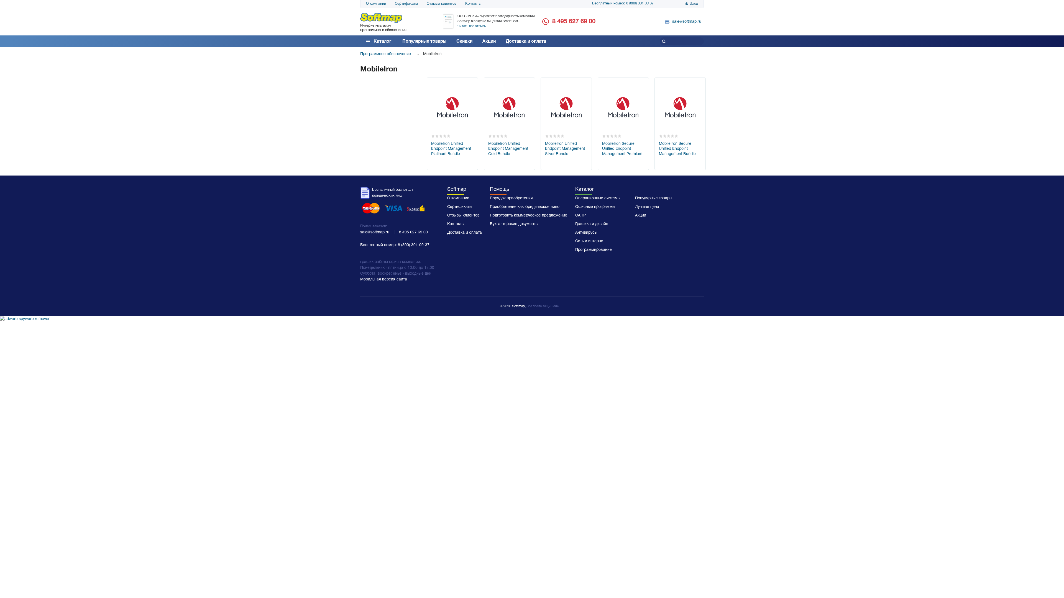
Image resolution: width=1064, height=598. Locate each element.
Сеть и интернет (590, 241)
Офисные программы (595, 207)
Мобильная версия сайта (383, 279)
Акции (489, 41)
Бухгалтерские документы (514, 224)
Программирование (593, 250)
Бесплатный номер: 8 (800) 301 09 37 (623, 3)
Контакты (473, 4)
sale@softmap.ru (686, 22)
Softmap (456, 189)
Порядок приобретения (511, 198)
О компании (376, 4)
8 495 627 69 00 (573, 21)
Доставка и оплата (526, 41)
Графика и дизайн (591, 224)
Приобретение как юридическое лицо (524, 207)
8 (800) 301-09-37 (413, 245)
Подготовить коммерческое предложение (528, 215)
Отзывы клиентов (441, 4)
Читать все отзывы (471, 26)
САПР (580, 215)
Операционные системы (597, 198)
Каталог (382, 41)
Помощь (499, 189)
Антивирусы (586, 232)
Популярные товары (424, 41)
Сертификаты (406, 4)
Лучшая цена (647, 207)
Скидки (464, 41)
